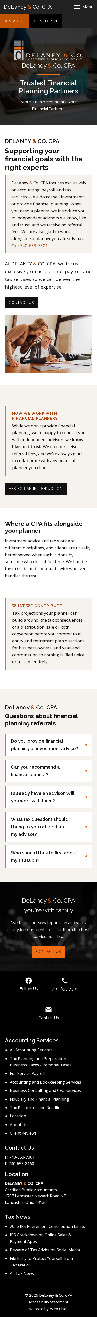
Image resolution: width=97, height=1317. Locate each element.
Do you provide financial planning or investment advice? (44, 744)
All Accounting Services (31, 1050)
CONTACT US (14, 21)
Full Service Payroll (27, 1073)
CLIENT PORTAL (47, 22)
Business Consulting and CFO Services (45, 1090)
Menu (88, 7)
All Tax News (22, 1273)
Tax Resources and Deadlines (37, 1107)
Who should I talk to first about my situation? (44, 856)
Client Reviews (23, 1133)
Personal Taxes (57, 1065)
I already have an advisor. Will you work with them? (42, 797)
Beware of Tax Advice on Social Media (45, 1250)
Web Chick (59, 1308)
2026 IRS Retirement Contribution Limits (47, 1226)
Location (18, 1116)
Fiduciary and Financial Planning (39, 1099)
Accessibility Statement (48, 1301)
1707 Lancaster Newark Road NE (35, 1196)
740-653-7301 (34, 245)
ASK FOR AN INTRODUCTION (36, 489)
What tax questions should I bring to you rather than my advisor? (39, 826)
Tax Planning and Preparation (38, 1058)
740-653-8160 (21, 1163)
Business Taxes (24, 1065)
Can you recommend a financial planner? (35, 770)
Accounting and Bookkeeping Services (45, 1082)
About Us (18, 1124)
